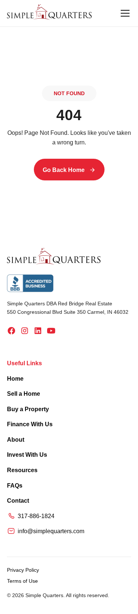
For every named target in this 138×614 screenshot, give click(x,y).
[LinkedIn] (37, 330)
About (15, 440)
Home (15, 379)
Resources (22, 470)
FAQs (14, 485)
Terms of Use (22, 581)
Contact (18, 501)
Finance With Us (30, 424)
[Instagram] (24, 330)
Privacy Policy (23, 570)
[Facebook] (11, 330)
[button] (123, 13)
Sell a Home (23, 394)
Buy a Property (28, 409)
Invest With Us (27, 455)
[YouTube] (51, 330)
